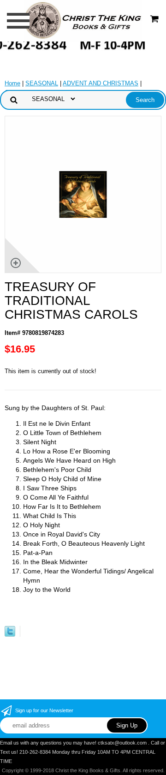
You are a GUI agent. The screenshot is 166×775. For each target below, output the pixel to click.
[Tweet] (10, 634)
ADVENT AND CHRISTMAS (100, 83)
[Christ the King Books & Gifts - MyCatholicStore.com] (83, 20)
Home (12, 83)
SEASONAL (41, 83)
